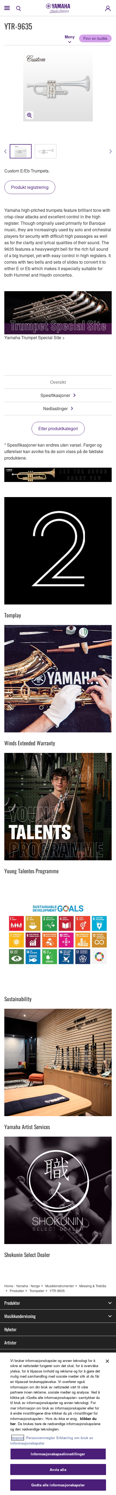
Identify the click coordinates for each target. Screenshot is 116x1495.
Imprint (18, 1437)
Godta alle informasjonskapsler (58, 1484)
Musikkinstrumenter (59, 1285)
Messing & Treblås (92, 1285)
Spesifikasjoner (55, 395)
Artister (10, 1342)
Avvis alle (58, 1469)
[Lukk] (107, 1361)
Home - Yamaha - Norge (22, 1285)
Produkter (17, 1290)
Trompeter (36, 1290)
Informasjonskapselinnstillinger (58, 1453)
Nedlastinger (55, 408)
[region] (58, 1424)
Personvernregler (40, 1437)
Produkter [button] (12, 1303)
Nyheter (10, 1329)
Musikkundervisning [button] (20, 1316)
